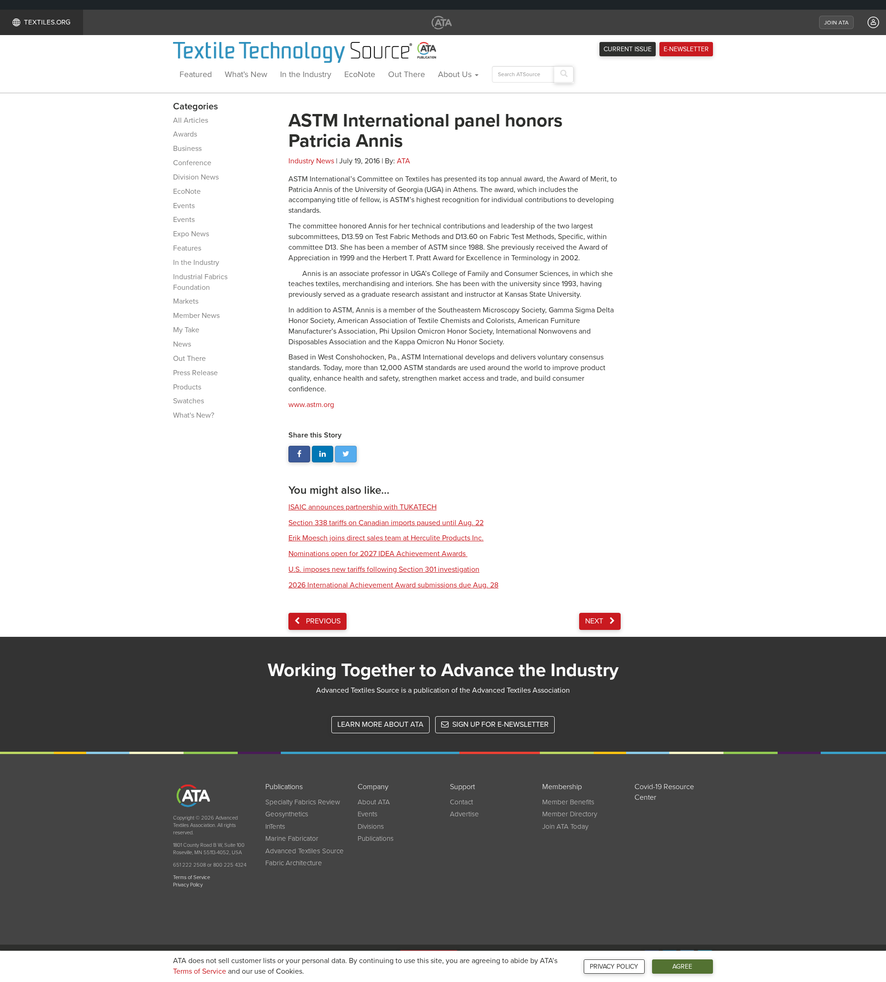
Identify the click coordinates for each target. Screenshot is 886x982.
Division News (196, 177)
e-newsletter (686, 49)
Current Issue (628, 49)
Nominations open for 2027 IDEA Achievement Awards (377, 553)
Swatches (188, 401)
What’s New (246, 74)
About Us (456, 74)
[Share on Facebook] (299, 454)
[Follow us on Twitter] (346, 454)
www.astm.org (311, 404)
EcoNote (359, 74)
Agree (682, 966)
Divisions (371, 826)
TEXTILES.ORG (47, 22)
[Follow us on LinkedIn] (323, 454)
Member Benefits (568, 802)
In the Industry (305, 74)
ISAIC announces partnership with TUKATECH (362, 507)
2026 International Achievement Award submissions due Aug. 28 (393, 585)
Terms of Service (199, 971)
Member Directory (569, 814)
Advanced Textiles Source (304, 851)
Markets (185, 301)
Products (187, 387)
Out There (406, 74)
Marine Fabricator (291, 838)
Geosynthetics (286, 814)
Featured (196, 74)
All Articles (190, 120)
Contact (461, 802)
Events (184, 205)
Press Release (195, 372)
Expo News (191, 234)
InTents (275, 826)
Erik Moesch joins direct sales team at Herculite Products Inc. (386, 538)
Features (187, 248)
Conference (192, 163)
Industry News (311, 161)
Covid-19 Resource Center (664, 792)
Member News (196, 315)
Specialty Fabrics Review (302, 802)
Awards (185, 134)
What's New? (193, 415)
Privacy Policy (614, 966)
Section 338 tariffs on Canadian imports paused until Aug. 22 (386, 522)
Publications (376, 838)
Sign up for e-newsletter (499, 724)
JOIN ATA (836, 22)
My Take (186, 330)
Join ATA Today (565, 826)
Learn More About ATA (380, 724)
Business (187, 148)
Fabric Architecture (293, 863)
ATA (403, 161)
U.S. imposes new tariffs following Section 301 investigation (383, 569)
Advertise (464, 814)
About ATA (374, 802)
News (182, 344)
